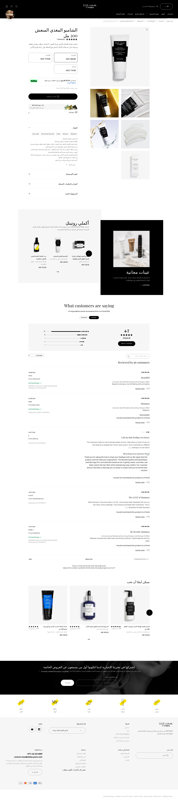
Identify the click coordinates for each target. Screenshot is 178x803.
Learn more (111, 568)
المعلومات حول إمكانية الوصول (112, 796)
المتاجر (127, 760)
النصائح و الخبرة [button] (139, 14)
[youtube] (32, 729)
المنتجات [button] (170, 14)
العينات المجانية (81, 753)
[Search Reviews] (129, 356)
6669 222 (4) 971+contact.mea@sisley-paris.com (28, 755)
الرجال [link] (163, 14)
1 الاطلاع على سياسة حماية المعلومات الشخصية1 (55, 671)
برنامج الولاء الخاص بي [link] (148, 6)
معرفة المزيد (146, 285)
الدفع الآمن (83, 760)
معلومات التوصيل (80, 767)
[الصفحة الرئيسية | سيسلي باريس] (9, 14)
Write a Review (126, 343)
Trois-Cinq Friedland (122, 734)
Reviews (94, 317)
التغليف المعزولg (81, 763)
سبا (128, 731)
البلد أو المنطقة (81, 724)
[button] (66, 331)
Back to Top (89, 559)
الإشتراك (67, 682)
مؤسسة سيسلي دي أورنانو (121, 737)
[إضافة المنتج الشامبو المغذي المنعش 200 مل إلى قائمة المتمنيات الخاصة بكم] (147, 29)
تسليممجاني (157, 710)
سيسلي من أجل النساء (122, 741)
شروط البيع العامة (168, 796)
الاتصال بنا (126, 757)
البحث (164, 755)
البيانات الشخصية (127, 796)
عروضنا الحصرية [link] (154, 14)
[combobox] (67, 730)
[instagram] (39, 729)
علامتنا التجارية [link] (120, 14)
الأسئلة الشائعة (125, 753)
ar (168, 6)
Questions (84, 317)
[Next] (149, 613)
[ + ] (130, 447)
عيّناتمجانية (123, 710)
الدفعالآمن (21, 710)
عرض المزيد (72, 165)
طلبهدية (89, 710)
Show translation (145, 415)
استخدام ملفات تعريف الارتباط (152, 796)
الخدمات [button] (130, 14)
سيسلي (127, 727)
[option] (65, 57)
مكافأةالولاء (55, 710)
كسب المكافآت (81, 757)
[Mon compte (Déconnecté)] (11, 6)
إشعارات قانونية (138, 796)
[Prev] (27, 254)
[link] (6, 6)
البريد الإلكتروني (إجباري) (111, 677)
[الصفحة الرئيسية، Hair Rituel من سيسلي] (90, 6)
